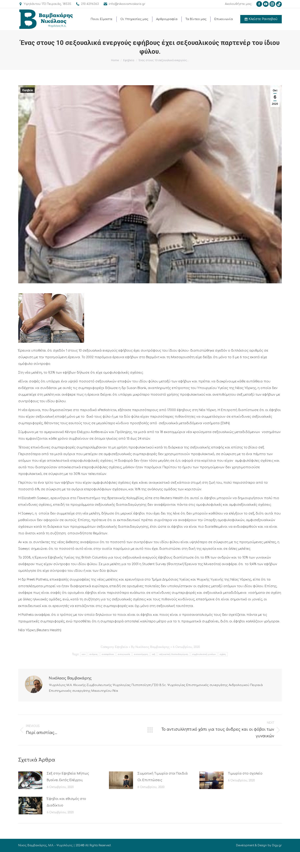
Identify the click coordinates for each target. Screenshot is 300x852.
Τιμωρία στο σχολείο (245, 773)
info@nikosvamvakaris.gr (127, 4)
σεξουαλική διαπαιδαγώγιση (173, 654)
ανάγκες (93, 654)
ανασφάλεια (108, 654)
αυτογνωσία (124, 654)
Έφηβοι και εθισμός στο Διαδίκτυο (66, 802)
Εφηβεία (27, 90)
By (150, 647)
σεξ (153, 654)
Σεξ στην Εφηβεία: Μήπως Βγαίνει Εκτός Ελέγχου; (68, 777)
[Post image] (30, 780)
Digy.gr (277, 845)
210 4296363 (90, 4)
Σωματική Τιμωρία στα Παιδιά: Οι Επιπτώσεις (162, 777)
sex (83, 654)
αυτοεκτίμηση (141, 654)
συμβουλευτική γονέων (204, 654)
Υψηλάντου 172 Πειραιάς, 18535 (47, 4)
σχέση (223, 654)
